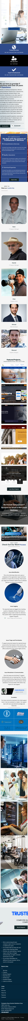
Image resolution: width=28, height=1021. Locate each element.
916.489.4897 (14, 61)
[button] (26, 2)
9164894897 (5, 1012)
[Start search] (23, 2)
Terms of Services (9, 1019)
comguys (3, 1017)
